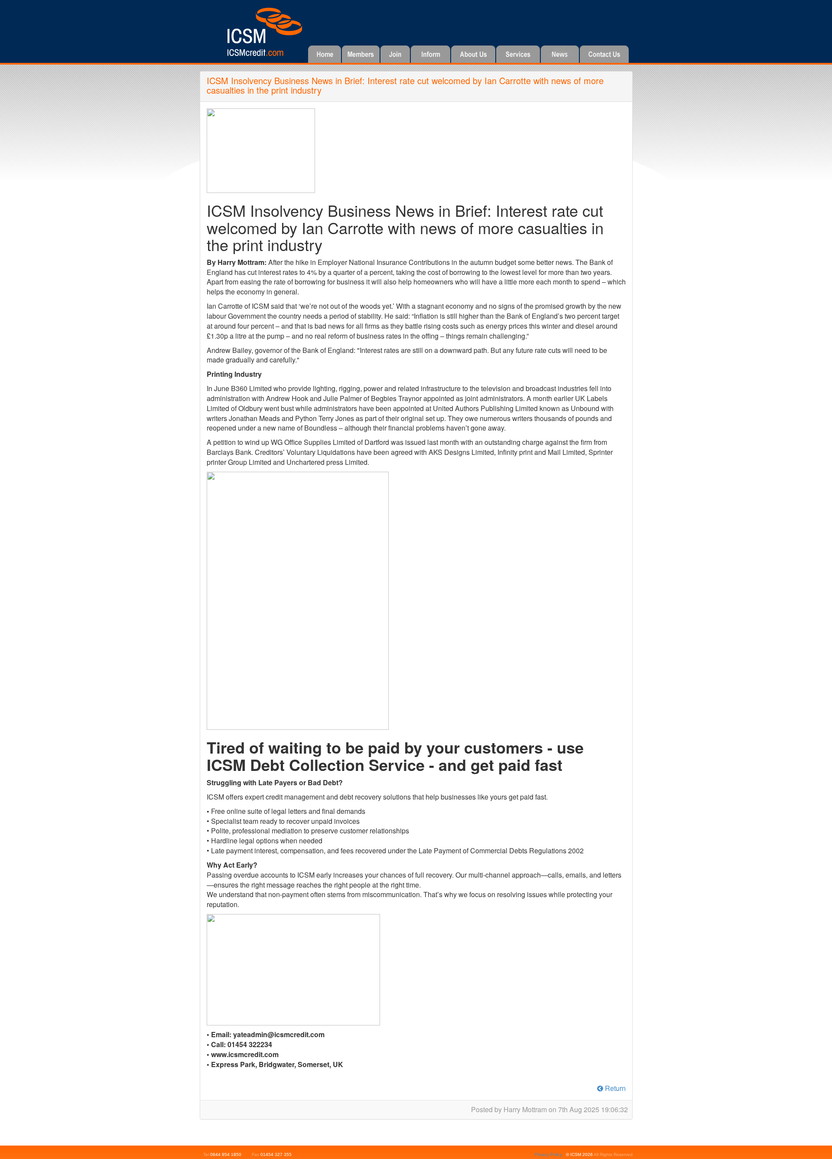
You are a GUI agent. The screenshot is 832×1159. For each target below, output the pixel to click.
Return (614, 1088)
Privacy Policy (548, 1154)
